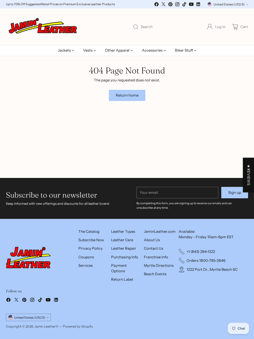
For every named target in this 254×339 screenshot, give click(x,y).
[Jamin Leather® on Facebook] (156, 5)
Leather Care (122, 240)
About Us (152, 240)
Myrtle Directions (159, 265)
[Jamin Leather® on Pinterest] (170, 5)
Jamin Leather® (46, 326)
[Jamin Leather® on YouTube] (191, 5)
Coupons (86, 257)
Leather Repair (123, 248)
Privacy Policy (90, 248)
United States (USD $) (229, 4)
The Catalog (88, 231)
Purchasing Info (124, 257)
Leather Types (123, 231)
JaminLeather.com (160, 231)
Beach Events (155, 274)
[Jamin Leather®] (43, 26)
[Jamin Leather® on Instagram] (177, 5)
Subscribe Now (91, 240)
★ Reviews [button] (248, 175)
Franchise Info (156, 257)
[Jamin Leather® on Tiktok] (184, 5)
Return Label (122, 279)
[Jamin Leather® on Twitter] (163, 5)
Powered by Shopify (78, 326)
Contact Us (153, 248)
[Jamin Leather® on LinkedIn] (198, 5)
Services (85, 265)
